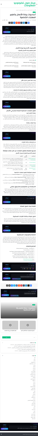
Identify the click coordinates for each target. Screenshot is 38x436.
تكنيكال (34, 392)
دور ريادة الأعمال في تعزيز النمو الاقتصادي (12, 62)
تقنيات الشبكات (33, 389)
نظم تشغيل (33, 418)
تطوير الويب (33, 388)
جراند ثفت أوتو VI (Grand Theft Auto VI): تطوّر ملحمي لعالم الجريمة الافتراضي (23, 347)
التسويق (34, 369)
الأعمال (34, 12)
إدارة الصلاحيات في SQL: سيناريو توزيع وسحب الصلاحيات (27, 350)
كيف (34, 406)
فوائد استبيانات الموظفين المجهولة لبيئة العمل (28, 65)
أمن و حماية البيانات (32, 363)
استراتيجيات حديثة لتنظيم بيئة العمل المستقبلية (25, 309)
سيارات (34, 398)
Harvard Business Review (27, 259)
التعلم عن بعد (33, 371)
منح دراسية (33, 409)
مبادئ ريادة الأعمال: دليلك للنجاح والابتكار (29, 62)
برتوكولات (33, 380)
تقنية (34, 391)
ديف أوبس (33, 395)
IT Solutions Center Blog (27, 260)
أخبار (34, 359)
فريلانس (34, 401)
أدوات (34, 360)
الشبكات (34, 377)
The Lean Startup (32, 162)
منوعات (34, 412)
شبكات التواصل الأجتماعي (31, 400)
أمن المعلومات (33, 362)
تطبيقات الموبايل (32, 386)
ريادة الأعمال (33, 397)
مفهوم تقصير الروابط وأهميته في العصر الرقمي (28, 349)
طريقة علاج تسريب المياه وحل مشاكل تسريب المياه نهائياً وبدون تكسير (25, 344)
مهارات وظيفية (33, 417)
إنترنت (34, 365)
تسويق (34, 383)
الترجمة (34, 368)
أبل (34, 357)
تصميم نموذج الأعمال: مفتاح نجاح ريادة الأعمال (11, 65)
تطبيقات (34, 385)
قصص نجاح (33, 403)
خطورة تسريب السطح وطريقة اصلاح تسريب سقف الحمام (26, 346)
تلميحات (34, 394)
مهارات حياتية (33, 415)
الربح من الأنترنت (32, 374)
